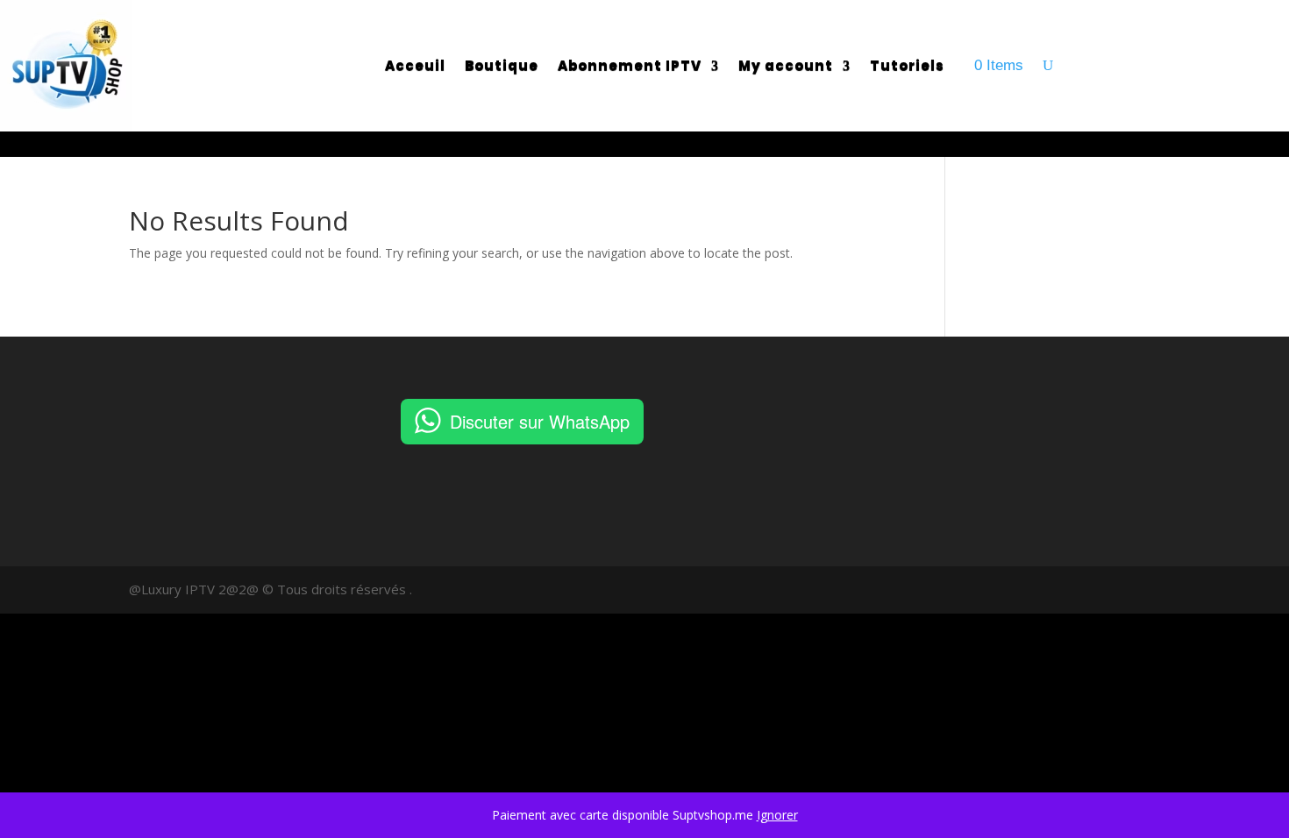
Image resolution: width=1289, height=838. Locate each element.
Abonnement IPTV (629, 65)
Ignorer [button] (777, 814)
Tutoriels (907, 65)
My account (785, 65)
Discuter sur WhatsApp (540, 421)
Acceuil (415, 65)
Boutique (501, 65)
